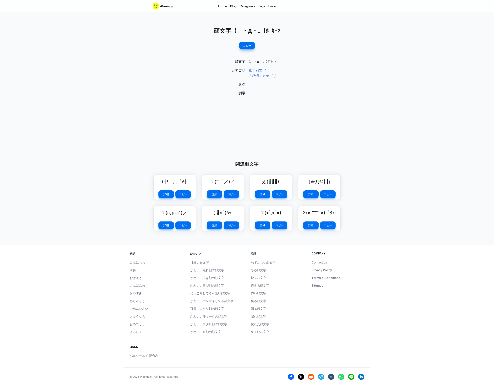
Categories (247, 6)
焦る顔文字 (258, 301)
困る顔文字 (258, 309)
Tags (261, 6)
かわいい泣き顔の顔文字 (207, 278)
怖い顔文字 (258, 293)
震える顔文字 (260, 285)
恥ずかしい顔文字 (263, 262)
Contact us (319, 262)
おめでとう (137, 324)
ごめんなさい (139, 309)
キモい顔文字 (260, 332)
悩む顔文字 (258, 316)
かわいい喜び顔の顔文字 (207, 285)
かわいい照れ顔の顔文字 (207, 270)
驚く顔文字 (257, 70)
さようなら (137, 316)
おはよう (136, 278)
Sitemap (317, 285)
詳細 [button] (166, 194)
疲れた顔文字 (260, 324)
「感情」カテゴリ (262, 76)
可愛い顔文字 (199, 262)
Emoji (272, 6)
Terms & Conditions (325, 278)
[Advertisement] (247, 131)
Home (222, 6)
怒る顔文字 (258, 270)
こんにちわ (137, 262)
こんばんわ (137, 285)
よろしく (136, 332)
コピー (247, 45)
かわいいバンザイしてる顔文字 (211, 301)
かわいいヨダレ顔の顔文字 (208, 324)
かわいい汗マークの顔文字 (208, 316)
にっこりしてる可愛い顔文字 (210, 293)
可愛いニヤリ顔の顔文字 (207, 309)
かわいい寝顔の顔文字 (205, 332)
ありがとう (137, 301)
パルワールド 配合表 (144, 356)
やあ (133, 270)
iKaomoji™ (146, 376)
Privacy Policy (321, 270)
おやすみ (136, 293)
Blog (233, 6)
